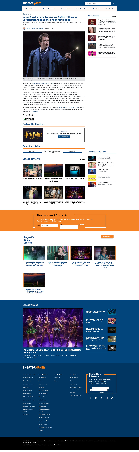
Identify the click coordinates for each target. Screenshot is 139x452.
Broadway (40, 28)
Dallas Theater (42, 400)
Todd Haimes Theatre (104, 177)
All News (41, 430)
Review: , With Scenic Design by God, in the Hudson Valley (34, 291)
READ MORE (106, 236)
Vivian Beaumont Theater (105, 184)
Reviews (41, 381)
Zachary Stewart (31, 28)
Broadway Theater (28, 377)
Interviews (41, 387)
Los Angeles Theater (28, 384)
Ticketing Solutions (75, 395)
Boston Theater (27, 387)
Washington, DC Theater (29, 406)
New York (57, 377)
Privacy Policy (50, 444)
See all (114, 16)
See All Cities (26, 414)
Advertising (73, 384)
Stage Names (74, 377)
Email (39, 225)
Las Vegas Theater (28, 390)
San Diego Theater (44, 417)
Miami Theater (27, 393)
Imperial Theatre (102, 171)
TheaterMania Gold (81, 9)
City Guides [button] (64, 9)
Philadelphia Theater (28, 397)
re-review (35, 111)
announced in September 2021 (68, 107)
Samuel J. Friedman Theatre (105, 166)
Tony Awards (109, 9)
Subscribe (81, 224)
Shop (71, 381)
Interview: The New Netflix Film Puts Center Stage (104, 264)
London (56, 381)
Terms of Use (57, 444)
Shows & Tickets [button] (30, 9)
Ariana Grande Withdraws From (58, 264)
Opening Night (43, 384)
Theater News (27, 14)
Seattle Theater (27, 403)
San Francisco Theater (29, 400)
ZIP (61, 224)
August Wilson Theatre (104, 158)
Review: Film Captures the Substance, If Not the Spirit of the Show (81, 264)
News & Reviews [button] (48, 9)
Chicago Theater (27, 381)
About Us (72, 392)
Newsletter (96, 9)
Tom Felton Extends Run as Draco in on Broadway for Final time (34, 264)
